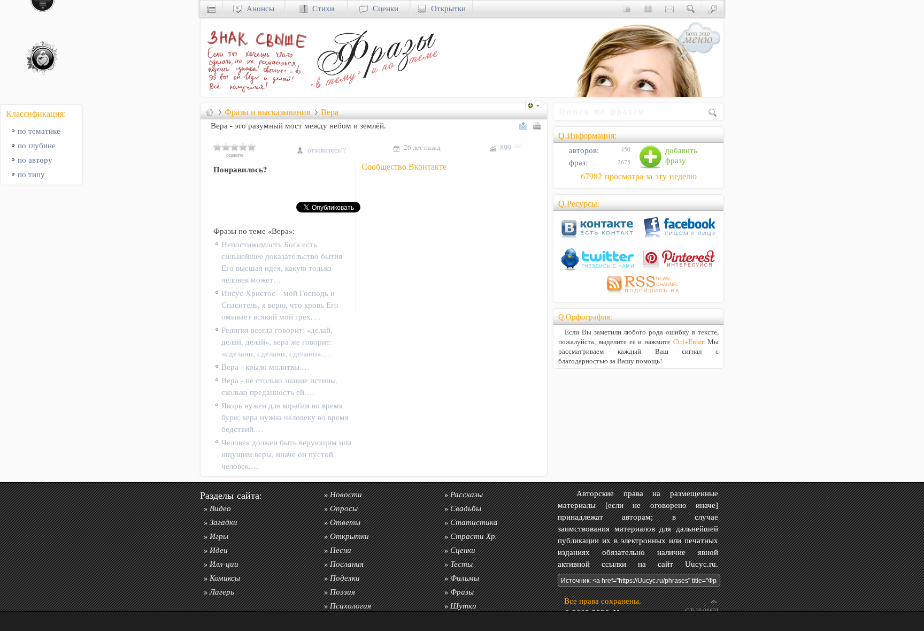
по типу (31, 174)
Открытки (446, 8)
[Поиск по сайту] (691, 8)
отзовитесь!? (326, 150)
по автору (35, 160)
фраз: (577, 162)
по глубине (37, 145)
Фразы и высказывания (267, 112)
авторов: (583, 150)
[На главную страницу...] (254, 94)
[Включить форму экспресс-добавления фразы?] (536, 104)
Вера (329, 112)
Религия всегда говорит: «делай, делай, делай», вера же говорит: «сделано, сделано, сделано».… (277, 342)
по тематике (39, 131)
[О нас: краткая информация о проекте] (626, 8)
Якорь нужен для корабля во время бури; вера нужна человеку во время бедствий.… (285, 417)
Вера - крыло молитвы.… (265, 367)
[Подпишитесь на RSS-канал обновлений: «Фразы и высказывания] (638, 295)
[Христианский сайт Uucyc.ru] (211, 8)
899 (511, 147)
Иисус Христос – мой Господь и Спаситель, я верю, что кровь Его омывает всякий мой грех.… (279, 305)
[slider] (234, 146)
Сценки (383, 8)
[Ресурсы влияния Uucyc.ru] (209, 112)
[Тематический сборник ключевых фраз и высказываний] (374, 94)
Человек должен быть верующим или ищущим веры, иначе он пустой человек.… (286, 454)
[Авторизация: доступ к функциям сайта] (713, 8)
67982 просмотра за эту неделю (639, 176)
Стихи (320, 8)
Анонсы (258, 8)
